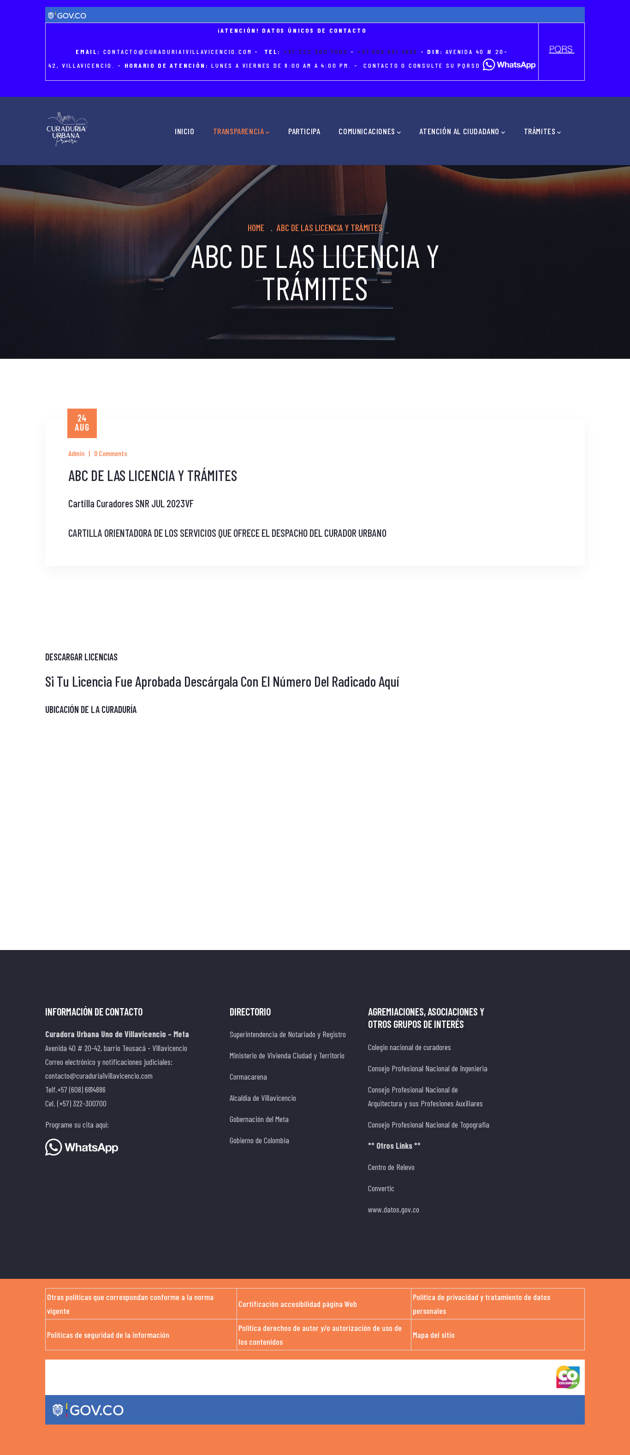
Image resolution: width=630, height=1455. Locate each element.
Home (256, 227)
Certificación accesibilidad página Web (297, 1304)
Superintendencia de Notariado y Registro (288, 1034)
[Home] (67, 129)
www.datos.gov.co (393, 1209)
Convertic (381, 1188)
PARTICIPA (304, 131)
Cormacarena (248, 1076)
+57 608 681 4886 (387, 51)
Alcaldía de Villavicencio (263, 1098)
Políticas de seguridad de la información (108, 1335)
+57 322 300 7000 (316, 51)
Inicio (185, 131)
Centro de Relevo (391, 1167)
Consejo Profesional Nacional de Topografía (428, 1124)
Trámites (540, 131)
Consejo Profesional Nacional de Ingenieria (427, 1068)
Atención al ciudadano (459, 131)
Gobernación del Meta (259, 1119)
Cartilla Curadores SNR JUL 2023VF (131, 503)
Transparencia (238, 131)
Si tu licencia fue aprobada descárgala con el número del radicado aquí (222, 680)
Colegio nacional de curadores (409, 1047)
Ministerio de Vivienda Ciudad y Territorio (287, 1055)
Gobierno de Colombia (259, 1140)
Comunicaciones (367, 131)
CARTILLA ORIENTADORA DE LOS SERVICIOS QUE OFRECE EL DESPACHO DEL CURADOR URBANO (227, 533)
